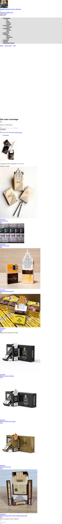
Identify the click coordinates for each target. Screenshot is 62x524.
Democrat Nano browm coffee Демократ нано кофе (13, 515)
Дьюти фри (6, 25)
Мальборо (9, 27)
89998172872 (9, 12)
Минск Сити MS (4, 245)
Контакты (6, 40)
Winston (8, 30)
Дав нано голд (4, 221)
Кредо (1, 329)
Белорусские (6, 18)
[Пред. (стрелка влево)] (0, 523)
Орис (7, 38)
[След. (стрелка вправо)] (2, 523)
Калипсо (8, 24)
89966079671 (3, 14)
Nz (7, 19)
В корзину (3, 129)
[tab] (32, 135)
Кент (7, 31)
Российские (6, 28)
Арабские (5, 34)
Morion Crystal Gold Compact (8, 421)
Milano (8, 35)
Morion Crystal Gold (5, 467)
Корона (8, 22)
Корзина (5, 41)
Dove (7, 21)
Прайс (1, 45)
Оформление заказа (8, 43)
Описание (6, 135)
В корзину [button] (3, 219)
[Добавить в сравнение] (0, 131)
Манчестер (9, 37)
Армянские (6, 33)
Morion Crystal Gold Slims (7, 376)
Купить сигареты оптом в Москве (10, 9)
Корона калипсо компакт (7, 291)
